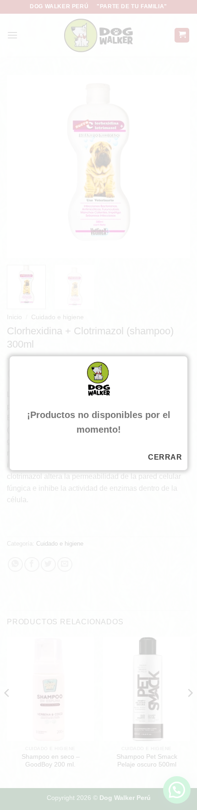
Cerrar (165, 457)
